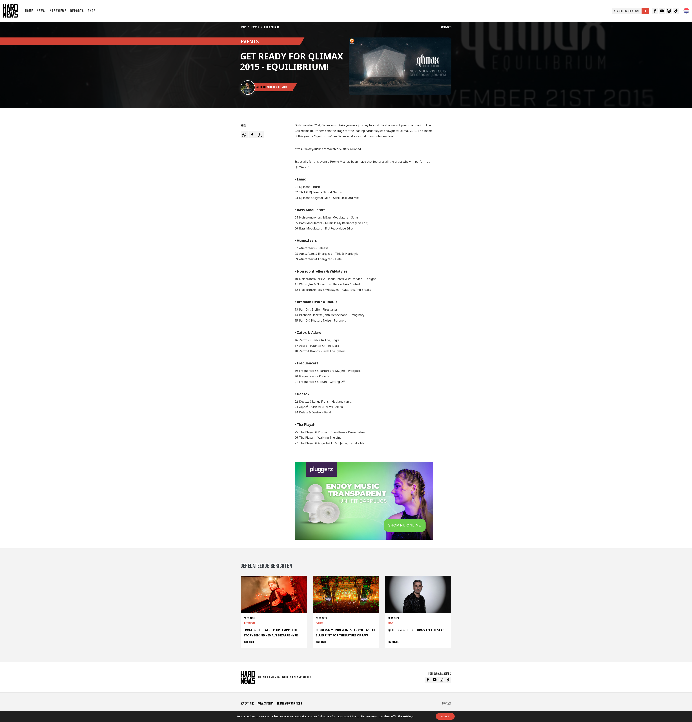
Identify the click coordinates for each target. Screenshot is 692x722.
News (41, 11)
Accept (445, 716)
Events (255, 27)
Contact (446, 703)
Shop (92, 11)
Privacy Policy (265, 703)
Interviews (58, 11)
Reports (77, 11)
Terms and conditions (289, 703)
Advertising (247, 703)
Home (29, 11)
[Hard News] (10, 11)
